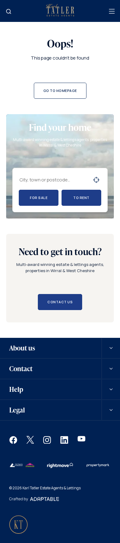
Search (96, 179)
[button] (13, 442)
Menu (111, 11)
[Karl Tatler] (60, 15)
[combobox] (53, 180)
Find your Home (8, 11)
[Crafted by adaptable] (34, 500)
